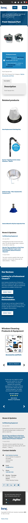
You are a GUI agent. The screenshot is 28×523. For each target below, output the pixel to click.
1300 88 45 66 (11, 64)
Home (3, 14)
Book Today (7, 292)
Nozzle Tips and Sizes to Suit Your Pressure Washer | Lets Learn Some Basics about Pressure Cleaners (13, 250)
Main (14, 7)
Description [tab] (7, 81)
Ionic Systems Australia (12, 455)
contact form (9, 66)
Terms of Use (4, 518)
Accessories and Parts (13, 355)
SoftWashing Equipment (10, 236)
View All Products (14, 363)
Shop (24, 7)
